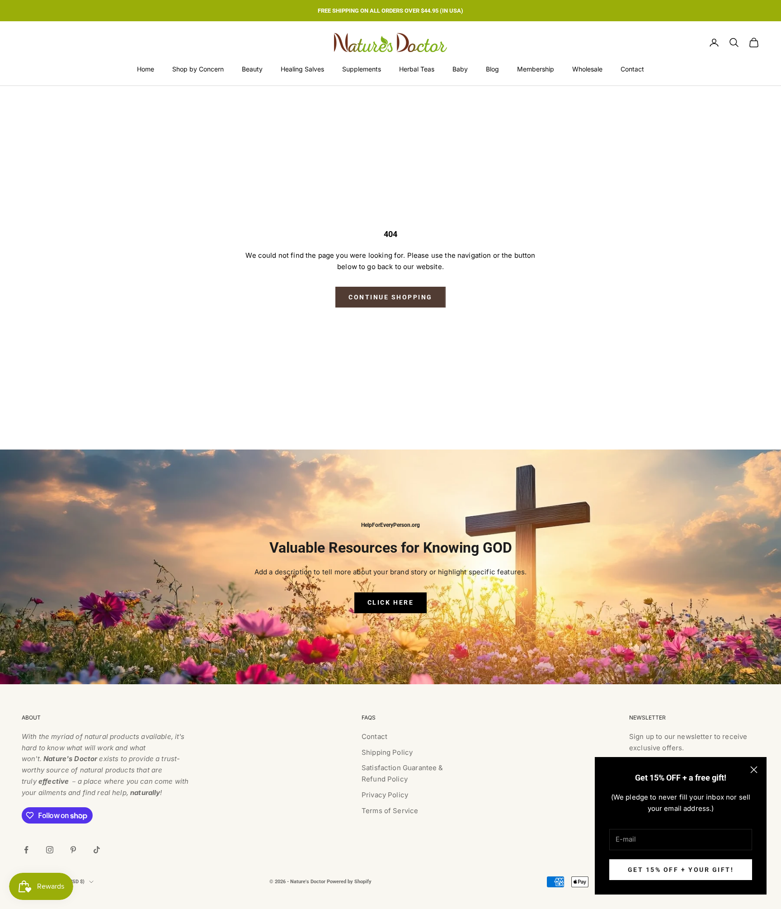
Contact (632, 69)
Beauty (252, 69)
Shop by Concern (198, 69)
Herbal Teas (416, 69)
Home (145, 69)
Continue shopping (390, 297)
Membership (535, 69)
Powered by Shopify (349, 882)
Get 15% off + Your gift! (681, 869)
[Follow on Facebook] (26, 849)
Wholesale (587, 69)
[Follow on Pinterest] (73, 849)
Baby (460, 69)
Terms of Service (390, 810)
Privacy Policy (385, 795)
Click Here (390, 602)
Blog (492, 69)
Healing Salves (302, 69)
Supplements (361, 69)
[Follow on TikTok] (96, 849)
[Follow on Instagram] (49, 849)
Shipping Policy (387, 752)
